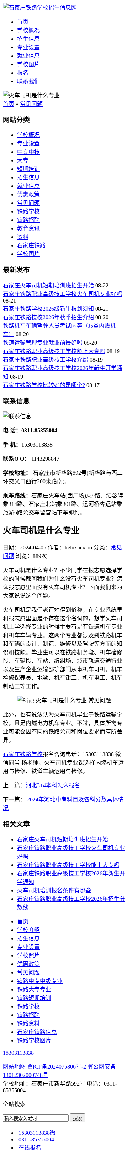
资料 (22, 237)
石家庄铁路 (31, 245)
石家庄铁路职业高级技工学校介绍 (45, 360)
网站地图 (14, 1067)
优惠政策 (28, 194)
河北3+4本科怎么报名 (53, 785)
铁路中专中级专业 (40, 981)
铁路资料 (28, 1023)
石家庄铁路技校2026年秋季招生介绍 (48, 317)
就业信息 (28, 56)
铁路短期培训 (34, 998)
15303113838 (18, 1053)
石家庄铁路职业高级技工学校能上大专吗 (54, 351)
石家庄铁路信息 (37, 1032)
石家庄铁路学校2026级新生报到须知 (48, 309)
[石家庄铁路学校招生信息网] (40, 8)
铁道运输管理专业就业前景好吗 (42, 343)
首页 (22, 22)
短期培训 (28, 169)
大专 (22, 160)
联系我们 (28, 81)
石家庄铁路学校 (23, 754)
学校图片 (28, 64)
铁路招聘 (28, 220)
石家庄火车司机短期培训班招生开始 (48, 285)
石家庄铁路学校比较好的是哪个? (44, 385)
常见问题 (31, 104)
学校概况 (28, 30)
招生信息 (28, 39)
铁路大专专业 (34, 989)
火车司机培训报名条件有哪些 (54, 890)
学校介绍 (28, 930)
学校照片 (28, 955)
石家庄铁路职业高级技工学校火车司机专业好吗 (62, 294)
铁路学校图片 (34, 1040)
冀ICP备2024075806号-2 (56, 1067)
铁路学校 (28, 211)
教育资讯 (28, 228)
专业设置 (28, 47)
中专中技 (28, 152)
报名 (22, 73)
